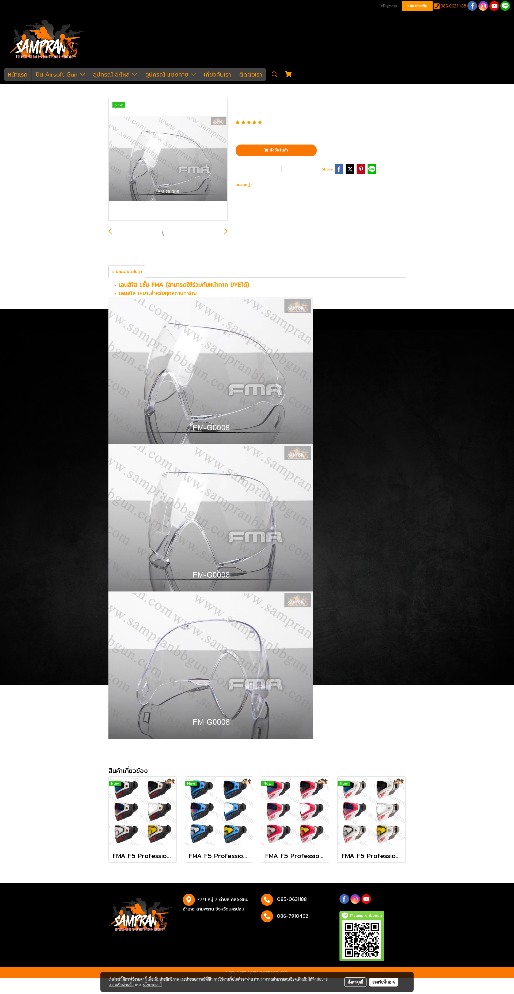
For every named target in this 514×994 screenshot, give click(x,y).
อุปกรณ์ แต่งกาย (168, 74)
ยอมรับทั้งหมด (383, 982)
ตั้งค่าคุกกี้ (355, 982)
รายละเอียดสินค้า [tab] (126, 271)
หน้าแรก (18, 74)
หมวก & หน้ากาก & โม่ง (317, 184)
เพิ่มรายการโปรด (258, 168)
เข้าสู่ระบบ (389, 6)
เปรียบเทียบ (303, 168)
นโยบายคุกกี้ (152, 984)
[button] (275, 74)
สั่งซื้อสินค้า (278, 150)
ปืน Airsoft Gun (58, 74)
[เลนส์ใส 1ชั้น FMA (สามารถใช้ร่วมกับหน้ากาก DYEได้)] (168, 159)
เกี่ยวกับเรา (217, 74)
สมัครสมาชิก (417, 6)
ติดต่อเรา (250, 74)
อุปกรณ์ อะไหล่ (112, 74)
